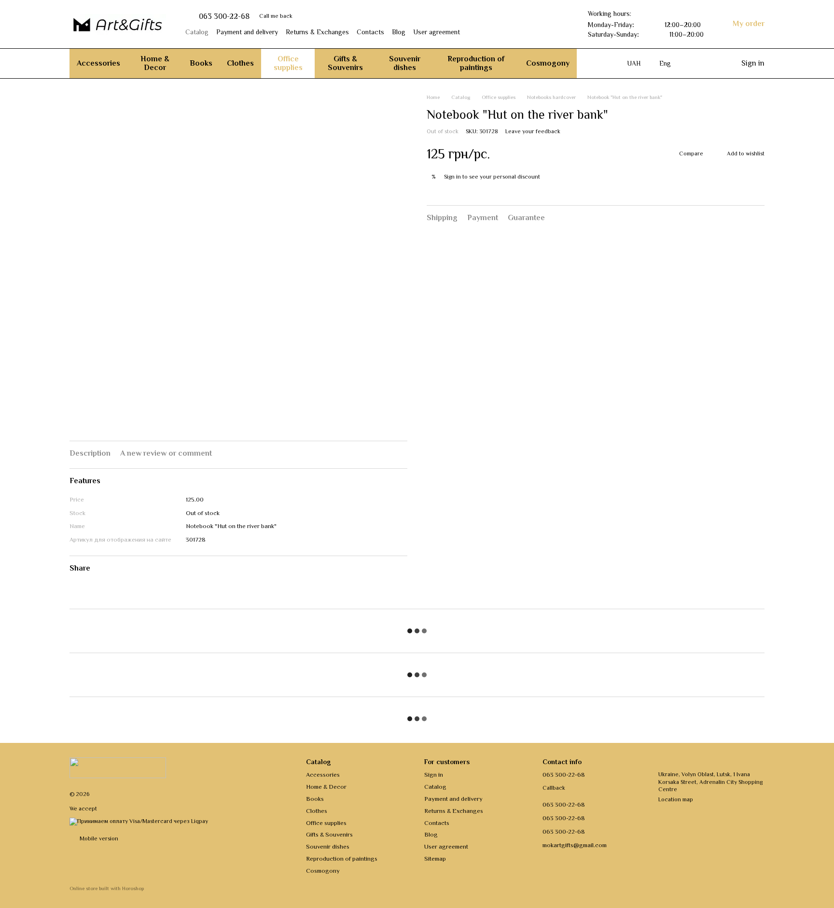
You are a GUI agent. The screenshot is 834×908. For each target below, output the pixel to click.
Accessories (98, 63)
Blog (398, 32)
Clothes (240, 63)
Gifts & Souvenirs (345, 63)
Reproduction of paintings (475, 63)
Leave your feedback (532, 131)
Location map (675, 799)
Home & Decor (154, 63)
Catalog (196, 32)
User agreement (436, 32)
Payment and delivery (247, 32)
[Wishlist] (694, 63)
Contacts (370, 32)
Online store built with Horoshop (107, 888)
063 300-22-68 (224, 16)
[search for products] (594, 63)
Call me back (275, 16)
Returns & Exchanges (317, 32)
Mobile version (98, 838)
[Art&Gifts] (118, 767)
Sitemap (435, 858)
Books (201, 63)
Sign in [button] (452, 176)
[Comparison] (713, 63)
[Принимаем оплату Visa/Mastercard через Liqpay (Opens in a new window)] (139, 820)
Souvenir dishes (404, 63)
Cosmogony (548, 63)
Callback (553, 787)
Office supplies (288, 63)
